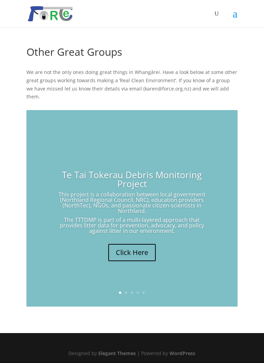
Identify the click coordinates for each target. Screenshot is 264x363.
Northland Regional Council (97, 200)
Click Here (132, 252)
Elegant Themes (117, 353)
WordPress (182, 353)
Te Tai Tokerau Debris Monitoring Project (132, 179)
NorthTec (76, 205)
